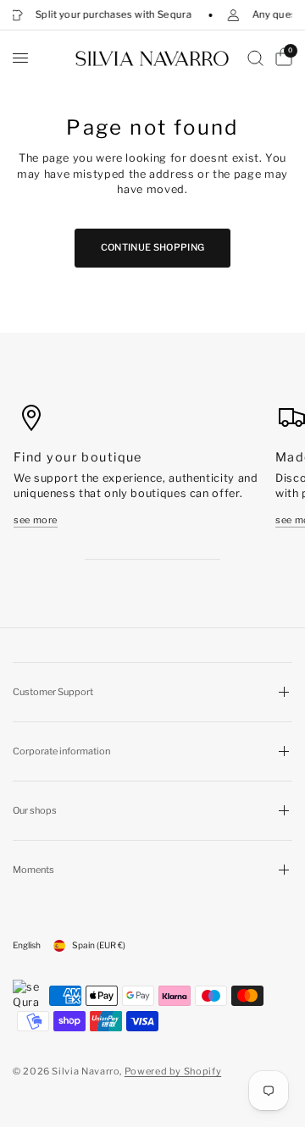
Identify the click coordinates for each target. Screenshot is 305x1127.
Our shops (35, 810)
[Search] (255, 58)
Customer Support (53, 692)
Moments (33, 870)
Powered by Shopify (173, 1071)
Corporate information (61, 751)
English (27, 945)
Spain (98, 945)
